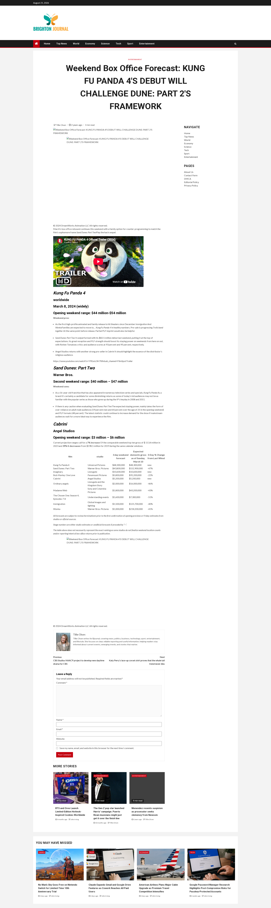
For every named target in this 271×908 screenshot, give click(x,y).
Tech (118, 43)
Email (59, 729)
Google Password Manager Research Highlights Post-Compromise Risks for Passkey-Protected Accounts (210, 888)
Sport (130, 43)
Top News (61, 43)
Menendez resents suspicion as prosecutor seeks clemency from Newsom (147, 811)
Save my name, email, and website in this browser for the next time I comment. (97, 748)
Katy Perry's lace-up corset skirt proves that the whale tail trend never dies (137, 660)
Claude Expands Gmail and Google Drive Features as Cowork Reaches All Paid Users (110, 888)
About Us (188, 172)
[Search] (235, 43)
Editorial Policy (191, 182)
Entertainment (146, 43)
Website (60, 738)
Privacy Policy (191, 185)
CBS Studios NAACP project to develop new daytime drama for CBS (78, 660)
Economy (90, 43)
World (76, 43)
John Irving (75, 819)
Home (47, 43)
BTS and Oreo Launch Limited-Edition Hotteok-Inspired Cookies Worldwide (70, 811)
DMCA (187, 178)
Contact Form (190, 175)
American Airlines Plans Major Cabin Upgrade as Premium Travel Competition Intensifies (158, 888)
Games (42, 852)
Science (105, 43)
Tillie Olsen (61, 125)
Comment (61, 682)
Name (60, 719)
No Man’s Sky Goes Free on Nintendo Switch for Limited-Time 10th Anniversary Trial (57, 888)
